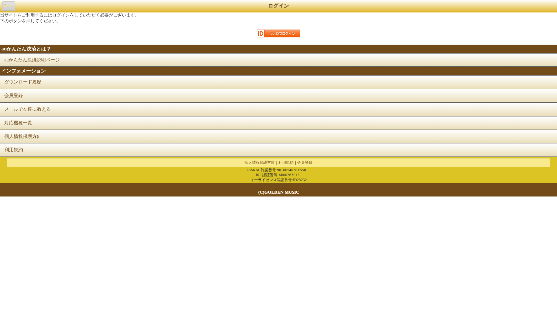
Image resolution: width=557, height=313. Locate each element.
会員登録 (13, 95)
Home (9, 6)
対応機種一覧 (18, 122)
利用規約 (13, 149)
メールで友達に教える (27, 109)
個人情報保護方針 (22, 136)
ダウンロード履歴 (22, 81)
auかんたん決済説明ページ (32, 59)
